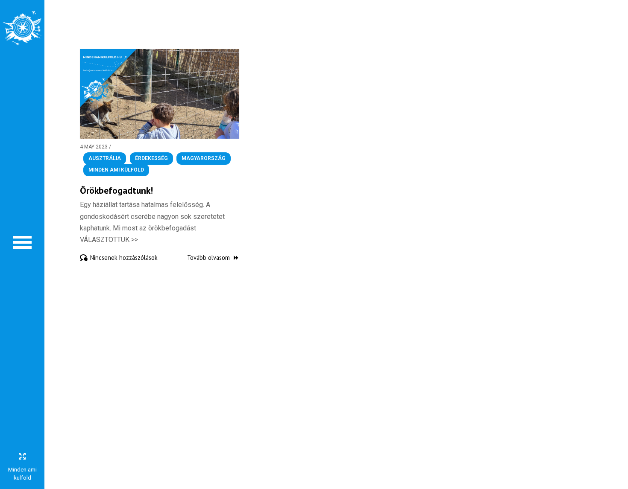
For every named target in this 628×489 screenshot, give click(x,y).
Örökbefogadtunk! (116, 190)
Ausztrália (104, 158)
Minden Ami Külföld (116, 170)
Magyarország (204, 158)
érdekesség (151, 158)
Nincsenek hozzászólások (124, 257)
